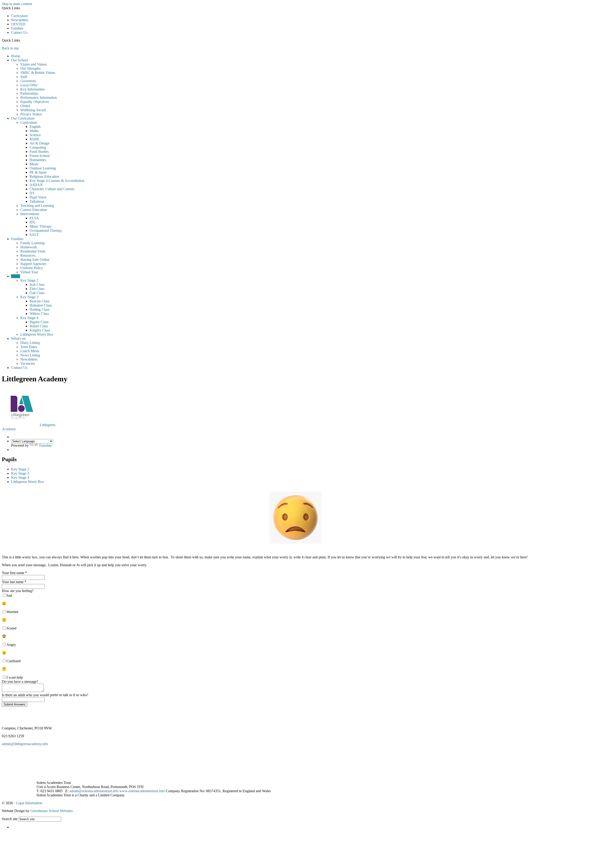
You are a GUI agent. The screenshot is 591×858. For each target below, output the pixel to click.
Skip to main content (17, 4)
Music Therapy (41, 226)
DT (32, 193)
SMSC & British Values (37, 73)
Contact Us (19, 32)
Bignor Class (39, 322)
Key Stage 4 (29, 318)
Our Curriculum (22, 118)
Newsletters (19, 20)
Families (17, 28)
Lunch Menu (29, 351)
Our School (19, 60)
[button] (22, 40)
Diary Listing (30, 343)
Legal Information (29, 803)
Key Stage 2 (29, 280)
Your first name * (14, 573)
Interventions (29, 214)
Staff (23, 77)
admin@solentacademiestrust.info (93, 791)
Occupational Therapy (46, 230)
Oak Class (37, 293)
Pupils (15, 276)
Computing (38, 147)
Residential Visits (32, 251)
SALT (34, 235)
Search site (10, 819)
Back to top (10, 48)
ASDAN (36, 185)
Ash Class (37, 284)
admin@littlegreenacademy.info (25, 744)
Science (35, 135)
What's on (18, 338)
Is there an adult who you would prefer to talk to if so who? (45, 695)
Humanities (38, 160)
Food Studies (39, 152)
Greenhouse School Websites (51, 811)
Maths (34, 131)
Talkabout (37, 201)
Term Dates (28, 347)
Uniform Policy (31, 268)
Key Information (32, 89)
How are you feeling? (17, 591)
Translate (45, 445)
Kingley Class (40, 330)
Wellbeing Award (33, 110)
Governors (28, 81)
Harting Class (39, 309)
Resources (27, 255)
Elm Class (37, 289)
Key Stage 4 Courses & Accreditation (57, 181)
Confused (13, 661)
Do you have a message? (20, 681)
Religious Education (44, 176)
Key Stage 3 (29, 297)
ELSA (34, 218)
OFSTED (18, 24)
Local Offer (28, 85)
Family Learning (32, 243)
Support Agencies (33, 264)
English (35, 127)
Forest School (40, 156)
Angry (11, 645)
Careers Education (33, 210)
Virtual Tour (29, 272)
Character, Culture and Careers (52, 189)
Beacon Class (39, 301)
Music (34, 164)
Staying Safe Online (35, 260)
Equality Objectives (34, 102)
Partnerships (29, 93)
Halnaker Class (41, 305)
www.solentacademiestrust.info (142, 791)
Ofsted (25, 106)
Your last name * (14, 582)
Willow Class (39, 314)
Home (15, 56)
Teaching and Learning (37, 206)
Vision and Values (33, 64)
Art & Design (39, 143)
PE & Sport (38, 172)
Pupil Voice (38, 197)
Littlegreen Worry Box (36, 334)
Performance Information (38, 97)
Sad (9, 595)
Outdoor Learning (43, 168)
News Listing (30, 355)
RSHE (34, 139)
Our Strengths (30, 68)
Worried (12, 612)
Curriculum (19, 16)
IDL (33, 222)
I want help (14, 677)
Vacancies (27, 363)
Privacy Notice (31, 114)
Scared (11, 628)
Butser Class (39, 326)
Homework (28, 247)
